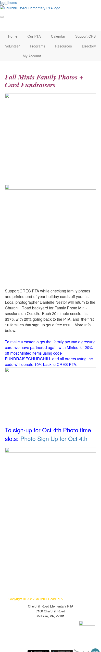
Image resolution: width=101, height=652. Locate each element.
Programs (37, 46)
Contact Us (17, 584)
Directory (89, 46)
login (3, 2)
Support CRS (85, 36)
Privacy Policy (19, 576)
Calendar (58, 36)
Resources (63, 46)
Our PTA (34, 36)
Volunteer (12, 46)
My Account (32, 55)
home (12, 2)
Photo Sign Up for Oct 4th (53, 438)
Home (12, 36)
